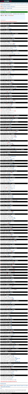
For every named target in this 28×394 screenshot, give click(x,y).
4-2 (11, 56)
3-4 (9, 176)
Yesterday (4, 6)
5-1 (15, 139)
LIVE (5, 8)
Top (1, 388)
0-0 (13, 39)
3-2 (10, 123)
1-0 (14, 54)
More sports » (8, 4)
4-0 (10, 28)
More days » (13, 6)
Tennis (8, 3)
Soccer (1, 3)
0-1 (8, 27)
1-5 (15, 150)
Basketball (11, 3)
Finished (8, 8)
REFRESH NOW (3, 10)
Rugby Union (3, 4)
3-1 (12, 48)
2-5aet (11, 159)
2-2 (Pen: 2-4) (17, 361)
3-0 (15, 88)
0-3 (10, 157)
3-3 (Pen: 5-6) (13, 156)
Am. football (26, 3)
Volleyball (18, 3)
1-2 (13, 158)
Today (1, 6)
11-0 (12, 216)
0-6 (14, 218)
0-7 (13, 241)
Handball (14, 3)
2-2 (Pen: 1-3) (17, 358)
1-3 (15, 137)
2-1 (13, 168)
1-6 (11, 246)
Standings (12, 23)
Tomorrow (8, 6)
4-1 (11, 68)
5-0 (16, 136)
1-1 (11, 32)
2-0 (14, 43)
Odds (11, 8)
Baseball (21, 3)
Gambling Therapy (11, 391)
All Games (2, 8)
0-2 (18, 53)
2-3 (9, 24)
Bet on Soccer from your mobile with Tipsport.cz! (9, 21)
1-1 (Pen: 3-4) (12, 164)
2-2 (12, 34)
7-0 (13, 310)
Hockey (4, 3)
